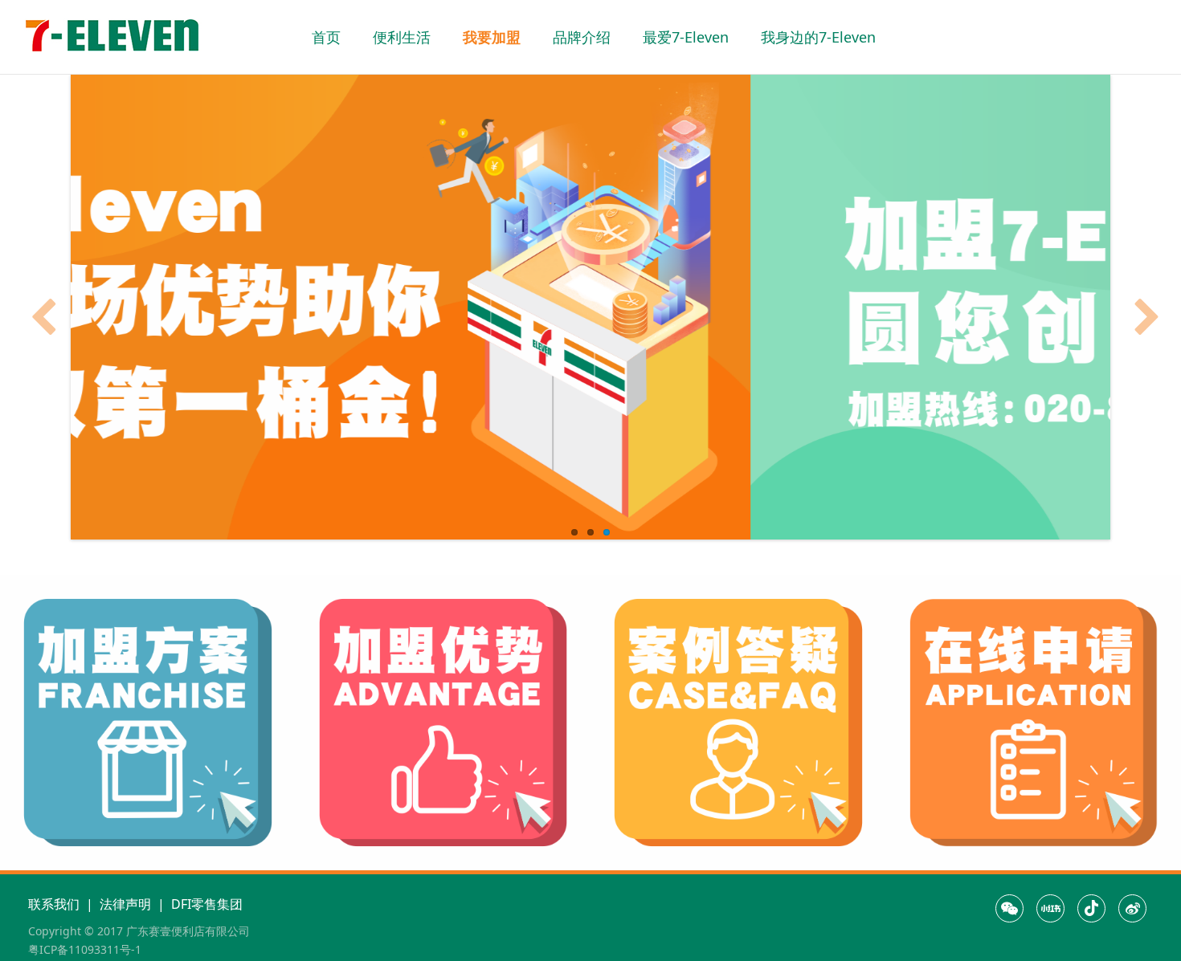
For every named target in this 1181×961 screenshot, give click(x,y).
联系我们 (54, 904)
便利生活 (402, 37)
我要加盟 (492, 37)
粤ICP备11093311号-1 (84, 949)
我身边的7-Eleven (818, 37)
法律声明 (125, 904)
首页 (326, 37)
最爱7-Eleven (686, 37)
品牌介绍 (582, 37)
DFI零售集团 (207, 904)
